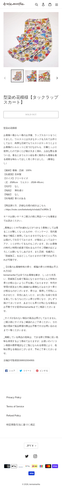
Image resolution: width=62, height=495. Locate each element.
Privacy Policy (13, 397)
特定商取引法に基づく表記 (20, 424)
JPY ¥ (30, 445)
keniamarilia (34, 484)
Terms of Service (15, 406)
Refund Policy (13, 415)
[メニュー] (56, 4)
